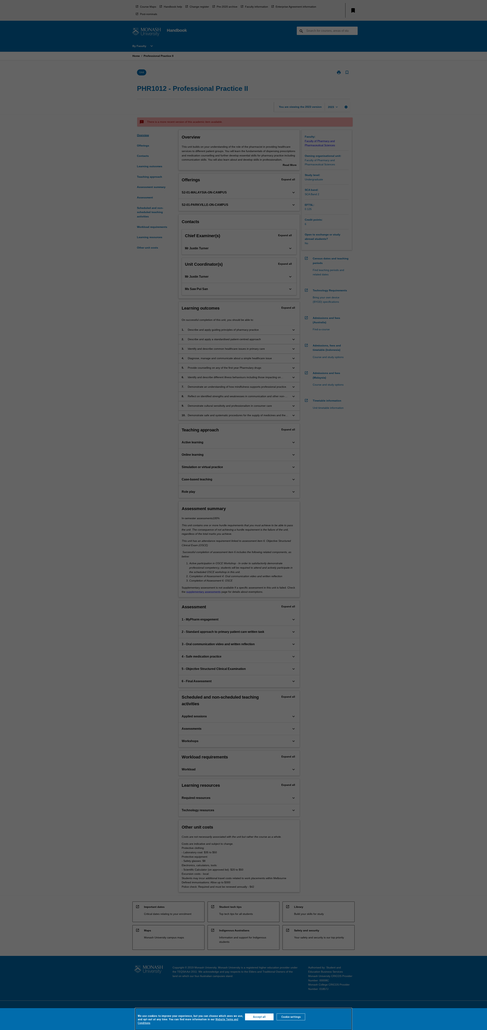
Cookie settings (291, 1017)
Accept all (259, 1017)
